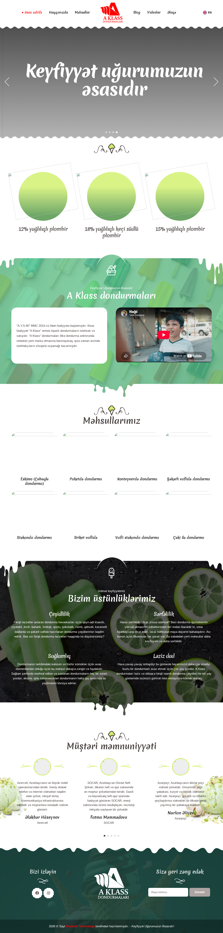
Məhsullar (82, 12)
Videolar (153, 12)
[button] (7, 81)
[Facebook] (37, 893)
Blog (136, 12)
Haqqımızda (58, 12)
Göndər (200, 892)
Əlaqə (171, 12)
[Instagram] (48, 893)
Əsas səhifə (33, 12)
